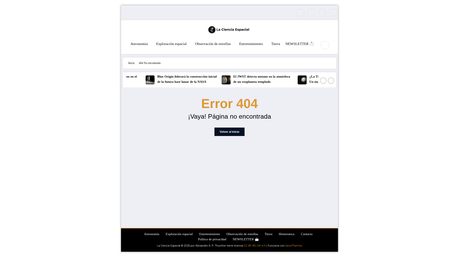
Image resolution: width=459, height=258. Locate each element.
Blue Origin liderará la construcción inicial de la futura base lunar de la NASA (184, 79)
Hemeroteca (286, 234)
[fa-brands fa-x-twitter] (311, 12)
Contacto (307, 234)
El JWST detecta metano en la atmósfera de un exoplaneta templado (259, 79)
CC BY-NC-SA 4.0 (254, 245)
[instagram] (322, 12)
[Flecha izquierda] (323, 80)
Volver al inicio (229, 131)
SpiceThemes (293, 245)
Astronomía (139, 44)
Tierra (275, 44)
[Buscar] (325, 45)
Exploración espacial (171, 44)
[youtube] (333, 12)
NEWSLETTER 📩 (299, 44)
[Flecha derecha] (331, 80)
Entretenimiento (251, 44)
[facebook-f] (300, 12)
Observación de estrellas (213, 44)
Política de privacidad (212, 239)
